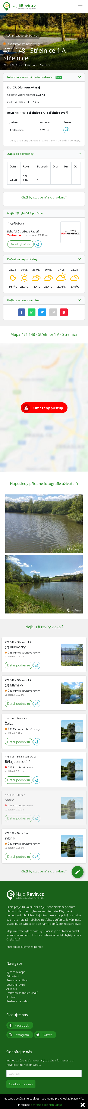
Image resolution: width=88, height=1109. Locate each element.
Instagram (22, 1035)
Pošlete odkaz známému (23, 300)
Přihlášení (12, 976)
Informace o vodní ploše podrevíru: (34, 77)
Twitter (47, 1035)
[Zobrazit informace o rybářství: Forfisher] (70, 232)
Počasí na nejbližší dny (22, 259)
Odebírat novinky (21, 1084)
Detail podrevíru (18, 665)
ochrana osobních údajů (46, 1105)
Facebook (22, 1025)
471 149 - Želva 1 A (16, 718)
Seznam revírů (15, 985)
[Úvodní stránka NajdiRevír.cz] (4, 65)
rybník (10, 838)
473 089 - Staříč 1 (15, 794)
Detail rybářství (20, 244)
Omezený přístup (48, 408)
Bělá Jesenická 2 (17, 761)
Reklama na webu (17, 1001)
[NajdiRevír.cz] (19, 6)
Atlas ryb (11, 989)
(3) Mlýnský (14, 685)
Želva (9, 723)
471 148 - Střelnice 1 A (22, 65)
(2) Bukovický (15, 647)
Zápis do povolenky (20, 154)
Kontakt (11, 997)
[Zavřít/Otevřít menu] (80, 6)
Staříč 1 (11, 800)
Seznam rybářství (17, 980)
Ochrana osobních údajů (22, 993)
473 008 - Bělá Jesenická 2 (20, 756)
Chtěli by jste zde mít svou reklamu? (44, 197)
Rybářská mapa (15, 972)
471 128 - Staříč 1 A (16, 833)
